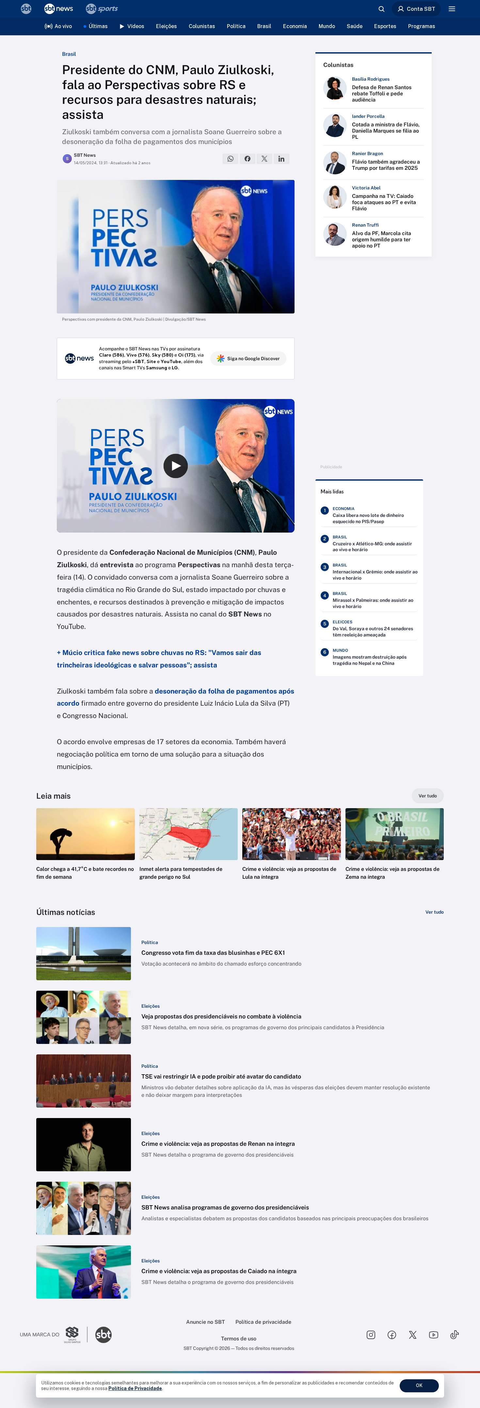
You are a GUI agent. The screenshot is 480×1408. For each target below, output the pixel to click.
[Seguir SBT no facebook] (392, 1335)
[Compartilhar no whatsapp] (230, 158)
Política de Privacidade (135, 1388)
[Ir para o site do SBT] (103, 1335)
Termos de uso (238, 1339)
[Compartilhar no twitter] (264, 158)
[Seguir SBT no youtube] (433, 1335)
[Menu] (452, 9)
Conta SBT (421, 9)
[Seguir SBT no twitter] (413, 1335)
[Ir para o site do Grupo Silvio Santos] (54, 1335)
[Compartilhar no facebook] (247, 158)
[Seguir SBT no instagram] (371, 1335)
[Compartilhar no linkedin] (281, 158)
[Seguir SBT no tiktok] (454, 1335)
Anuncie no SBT (205, 1322)
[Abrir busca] (381, 8)
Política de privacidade (263, 1322)
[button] (85, 854)
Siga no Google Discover (253, 358)
